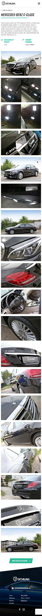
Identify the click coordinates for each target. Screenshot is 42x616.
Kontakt (11, 603)
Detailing (12, 598)
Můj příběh (24, 595)
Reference (24, 601)
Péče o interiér (25, 598)
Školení (11, 601)
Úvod (10, 595)
